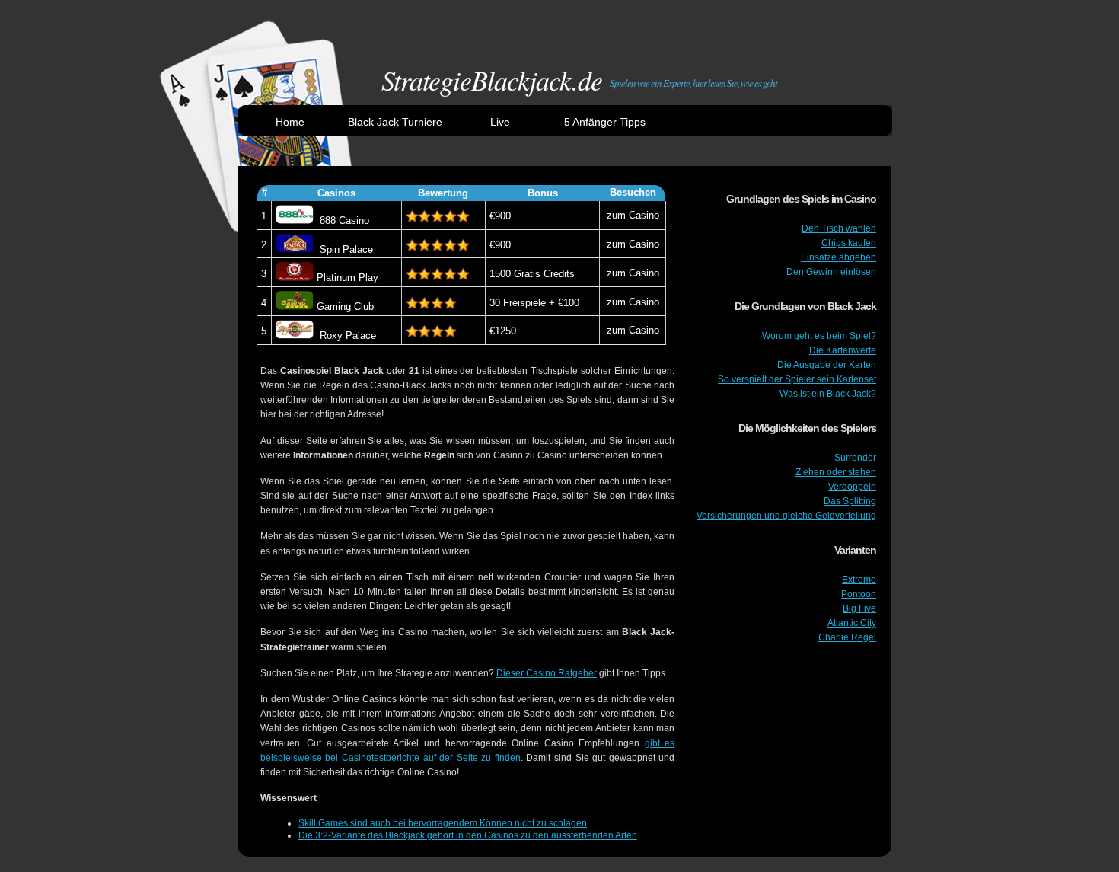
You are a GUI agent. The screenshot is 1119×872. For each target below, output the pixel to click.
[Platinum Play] (295, 277)
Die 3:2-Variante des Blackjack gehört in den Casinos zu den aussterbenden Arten (467, 835)
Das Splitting (850, 501)
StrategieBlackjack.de (491, 79)
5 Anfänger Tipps (605, 122)
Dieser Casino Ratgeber (546, 673)
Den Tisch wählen (839, 228)
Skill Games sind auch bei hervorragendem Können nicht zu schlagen (442, 823)
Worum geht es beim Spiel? (819, 336)
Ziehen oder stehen (835, 472)
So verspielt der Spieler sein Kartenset (797, 379)
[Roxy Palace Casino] (295, 335)
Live (500, 122)
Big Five (859, 608)
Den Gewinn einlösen (831, 272)
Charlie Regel (847, 637)
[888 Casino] (295, 220)
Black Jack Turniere (395, 122)
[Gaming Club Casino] (295, 306)
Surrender (855, 457)
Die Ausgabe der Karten (826, 364)
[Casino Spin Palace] (295, 249)
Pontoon (858, 594)
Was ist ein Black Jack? (827, 393)
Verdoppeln (852, 486)
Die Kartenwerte (842, 350)
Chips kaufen (848, 243)
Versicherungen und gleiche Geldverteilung (786, 515)
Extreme (859, 579)
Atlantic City (851, 623)
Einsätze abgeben (838, 257)
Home (290, 122)
